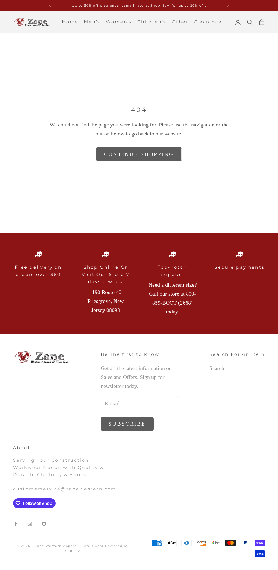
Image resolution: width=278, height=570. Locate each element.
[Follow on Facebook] (15, 524)
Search (216, 368)
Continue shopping (139, 154)
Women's (119, 21)
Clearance (208, 21)
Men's (92, 21)
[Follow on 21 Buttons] (44, 524)
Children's (151, 21)
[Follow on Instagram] (30, 524)
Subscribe (127, 424)
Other (180, 21)
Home (70, 21)
